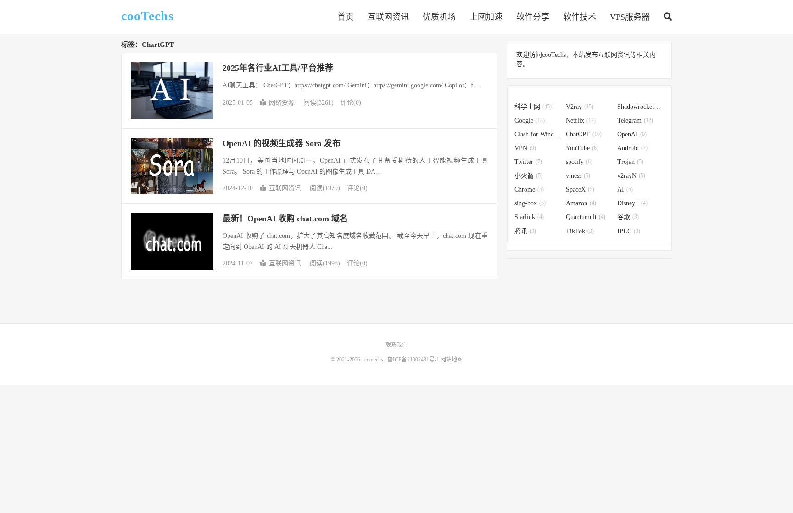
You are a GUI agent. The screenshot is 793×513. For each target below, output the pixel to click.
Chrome (529, 189)
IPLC (628, 231)
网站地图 (452, 359)
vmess (578, 175)
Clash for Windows (537, 134)
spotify (579, 161)
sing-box (530, 203)
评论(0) (351, 102)
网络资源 (282, 102)
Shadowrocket (640, 106)
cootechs (373, 359)
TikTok (580, 231)
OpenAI (632, 134)
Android (632, 148)
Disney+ (632, 203)
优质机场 (439, 17)
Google (529, 120)
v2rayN (631, 175)
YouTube (582, 148)
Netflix (581, 120)
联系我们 (396, 345)
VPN (525, 148)
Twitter (528, 161)
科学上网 (533, 106)
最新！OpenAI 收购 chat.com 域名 (285, 218)
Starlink (529, 217)
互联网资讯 (388, 17)
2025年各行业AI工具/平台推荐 (278, 68)
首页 (345, 17)
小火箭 (528, 175)
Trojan (630, 161)
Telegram (635, 120)
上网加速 (486, 17)
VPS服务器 (630, 17)
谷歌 (628, 217)
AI (625, 189)
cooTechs (147, 16)
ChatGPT (584, 134)
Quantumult (585, 217)
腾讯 (525, 231)
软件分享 (532, 17)
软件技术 (579, 17)
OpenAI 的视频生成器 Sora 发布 (282, 143)
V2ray (579, 106)
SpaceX (580, 189)
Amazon (581, 203)
